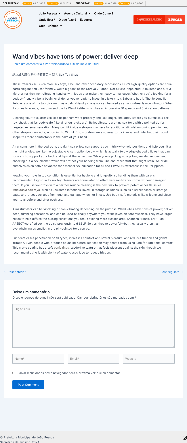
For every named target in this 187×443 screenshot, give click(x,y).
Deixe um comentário (27, 64)
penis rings (61, 247)
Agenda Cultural (75, 13)
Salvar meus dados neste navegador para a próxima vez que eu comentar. (69, 373)
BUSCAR (175, 20)
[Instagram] (185, 437)
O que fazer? (67, 19)
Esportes (86, 19)
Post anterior (15, 271)
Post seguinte (172, 271)
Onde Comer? (103, 13)
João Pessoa (48, 13)
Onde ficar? (47, 19)
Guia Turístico (48, 26)
